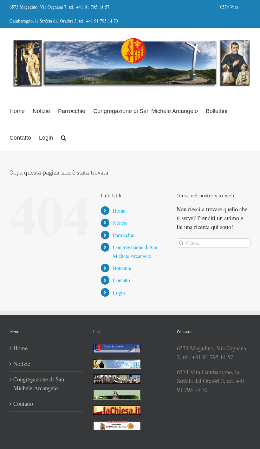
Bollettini (122, 268)
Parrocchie (123, 235)
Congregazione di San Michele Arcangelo (38, 383)
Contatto (121, 280)
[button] (63, 137)
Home (119, 210)
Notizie (120, 223)
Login (119, 292)
